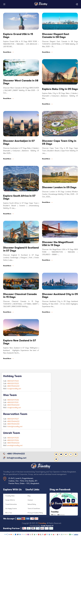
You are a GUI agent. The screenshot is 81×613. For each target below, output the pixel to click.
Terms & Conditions (34, 508)
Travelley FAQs (10, 496)
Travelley (42, 523)
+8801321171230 (13, 400)
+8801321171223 (13, 384)
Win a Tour (8, 513)
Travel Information (11, 504)
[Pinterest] (56, 459)
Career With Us (10, 500)
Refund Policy (32, 504)
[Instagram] (71, 454)
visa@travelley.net (14, 408)
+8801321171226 (13, 440)
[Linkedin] (76, 454)
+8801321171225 (13, 438)
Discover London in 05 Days (59, 187)
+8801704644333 (13, 424)
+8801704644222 (13, 386)
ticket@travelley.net (14, 426)
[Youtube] (61, 454)
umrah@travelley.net (15, 445)
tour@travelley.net (14, 389)
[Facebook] (56, 454)
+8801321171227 (13, 419)
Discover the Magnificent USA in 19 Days (57, 243)
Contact (30, 500)
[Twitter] (66, 454)
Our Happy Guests (11, 508)
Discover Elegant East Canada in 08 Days (55, 35)
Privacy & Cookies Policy (35, 513)
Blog (29, 496)
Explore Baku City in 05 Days (60, 89)
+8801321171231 (12, 402)
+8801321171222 (13, 381)
